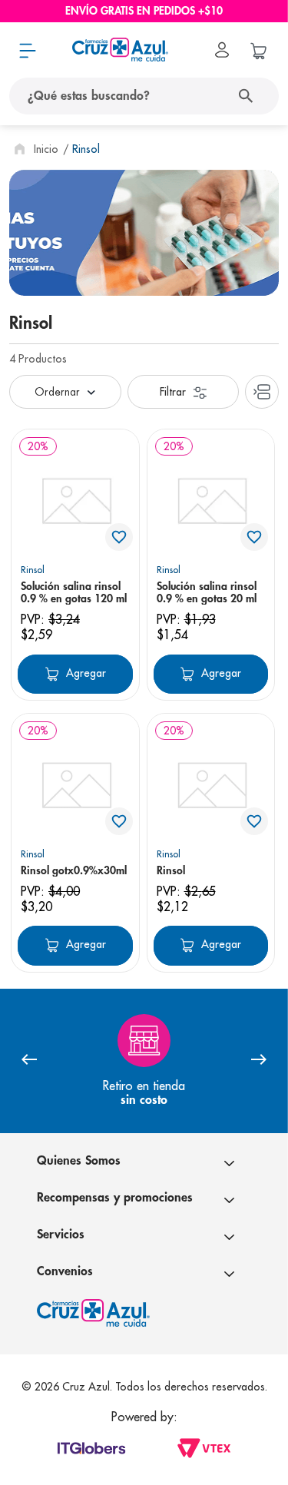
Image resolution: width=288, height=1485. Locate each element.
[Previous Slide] (29, 1060)
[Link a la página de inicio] (34, 149)
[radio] (262, 392)
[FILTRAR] (183, 392)
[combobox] (144, 96)
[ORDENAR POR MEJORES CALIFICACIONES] (65, 392)
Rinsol (86, 149)
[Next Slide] (259, 1060)
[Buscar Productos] (249, 96)
